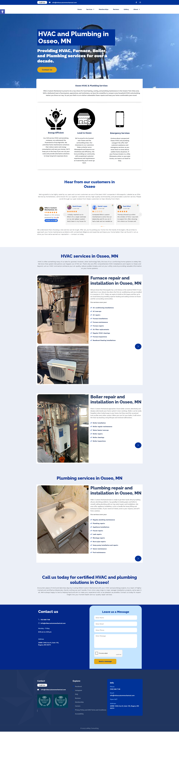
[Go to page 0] (100, 226)
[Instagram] (140, 2)
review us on (50, 220)
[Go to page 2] (103, 226)
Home (79, 9)
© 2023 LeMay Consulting (89, 728)
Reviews (116, 9)
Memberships (103, 9)
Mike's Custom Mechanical (64, 735)
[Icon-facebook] (136, 2)
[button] (2, 11)
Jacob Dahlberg (78, 206)
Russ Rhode (127, 206)
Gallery (126, 9)
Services (89, 9)
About (136, 9)
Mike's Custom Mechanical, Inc (51, 209)
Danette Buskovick (105, 206)
